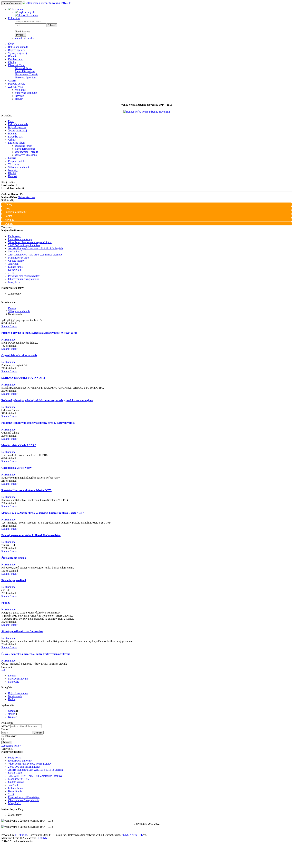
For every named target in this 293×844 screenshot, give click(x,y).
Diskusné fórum (16, 65)
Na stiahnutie (8, 339)
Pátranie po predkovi (13, 580)
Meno (5, 725)
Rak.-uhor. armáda (18, 46)
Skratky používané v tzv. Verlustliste (22, 631)
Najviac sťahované (18, 678)
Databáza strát (15, 59)
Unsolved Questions (26, 77)
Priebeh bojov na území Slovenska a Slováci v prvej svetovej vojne (39, 332)
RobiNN (42, 838)
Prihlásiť (20, 35)
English (30, 12)
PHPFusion (21, 834)
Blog (7, 208)
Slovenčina (31, 15)
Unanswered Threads (26, 74)
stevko (11, 713)
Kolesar (12, 716)
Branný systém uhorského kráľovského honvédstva (31, 535)
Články (12, 62)
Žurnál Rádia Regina (13, 557)
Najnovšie (13, 681)
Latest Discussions (25, 71)
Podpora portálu (16, 83)
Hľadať (19, 98)
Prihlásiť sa (14, 18)
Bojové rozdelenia (18, 693)
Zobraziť (52, 25)
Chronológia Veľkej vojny (16, 467)
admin (11, 710)
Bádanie (12, 56)
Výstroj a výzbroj (17, 53)
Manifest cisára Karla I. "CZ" (18, 445)
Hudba (11, 699)
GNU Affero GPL (133, 834)
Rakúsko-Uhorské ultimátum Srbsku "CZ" (26, 490)
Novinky (19, 95)
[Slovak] (15, 9)
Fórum (8, 215)
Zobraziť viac (15, 86)
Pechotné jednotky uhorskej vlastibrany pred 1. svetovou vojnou (38, 422)
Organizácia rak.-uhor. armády (19, 355)
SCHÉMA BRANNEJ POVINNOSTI (23, 377)
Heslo (5, 729)
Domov (12, 308)
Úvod (11, 43)
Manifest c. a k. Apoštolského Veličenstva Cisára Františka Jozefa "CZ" (42, 512)
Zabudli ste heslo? (24, 38)
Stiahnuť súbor (9, 326)
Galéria (12, 80)
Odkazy (9, 223)
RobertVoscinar (26, 197)
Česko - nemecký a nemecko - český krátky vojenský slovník (35, 654)
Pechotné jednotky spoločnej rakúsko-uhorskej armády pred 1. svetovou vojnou (47, 400)
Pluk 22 (5, 602)
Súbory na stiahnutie (26, 92)
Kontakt (12, 176)
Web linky (20, 89)
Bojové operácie (17, 50)
